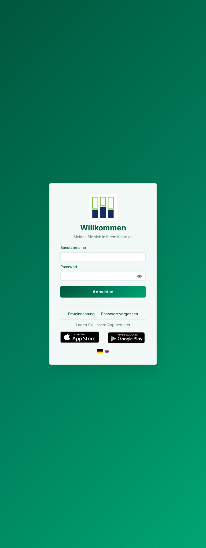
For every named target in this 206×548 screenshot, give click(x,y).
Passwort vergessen (119, 313)
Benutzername (73, 247)
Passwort (68, 266)
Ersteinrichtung (81, 313)
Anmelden (103, 291)
